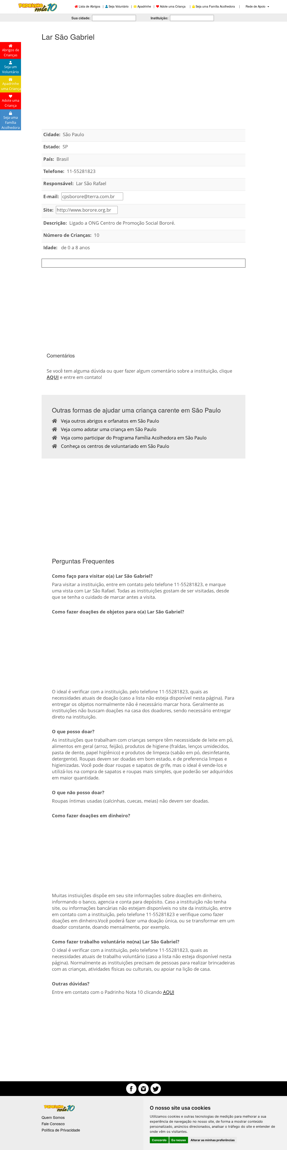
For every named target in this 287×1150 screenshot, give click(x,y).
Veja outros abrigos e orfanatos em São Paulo (108, 421)
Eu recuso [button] (178, 1140)
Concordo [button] (159, 1140)
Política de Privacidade (61, 1130)
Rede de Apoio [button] (256, 6)
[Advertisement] (143, 78)
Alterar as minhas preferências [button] (213, 1140)
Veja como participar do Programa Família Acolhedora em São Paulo (132, 437)
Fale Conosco (53, 1123)
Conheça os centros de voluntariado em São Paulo (113, 446)
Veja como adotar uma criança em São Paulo (106, 429)
